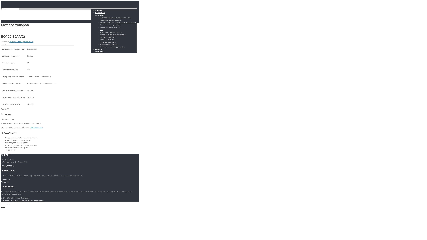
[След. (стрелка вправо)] (4, 207)
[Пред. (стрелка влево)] (2, 207)
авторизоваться (36, 127)
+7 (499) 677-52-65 (7, 166)
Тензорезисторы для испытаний (21, 42)
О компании (5, 180)
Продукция (5, 182)
